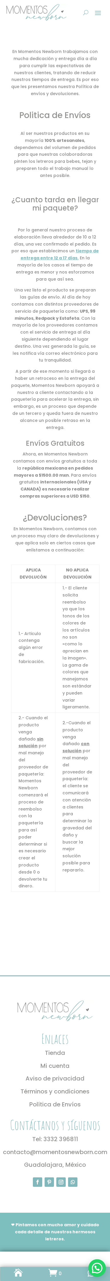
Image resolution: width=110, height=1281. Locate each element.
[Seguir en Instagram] (61, 1182)
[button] (97, 1268)
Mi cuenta (55, 1066)
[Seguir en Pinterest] (49, 1182)
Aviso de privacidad (55, 1078)
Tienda (55, 1053)
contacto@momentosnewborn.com (55, 1152)
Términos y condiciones (55, 1091)
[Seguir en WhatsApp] (72, 1182)
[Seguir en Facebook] (37, 1182)
